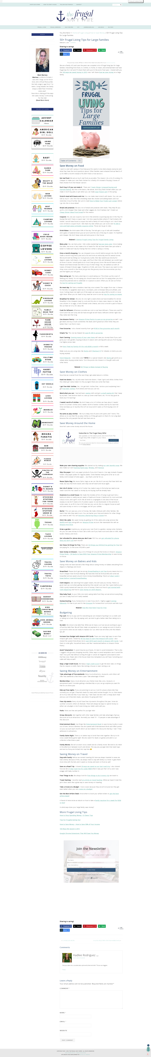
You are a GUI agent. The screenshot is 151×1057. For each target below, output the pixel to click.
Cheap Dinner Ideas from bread (71, 212)
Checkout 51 (96, 351)
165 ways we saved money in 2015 (75, 72)
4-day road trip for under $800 (80, 769)
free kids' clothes (68, 389)
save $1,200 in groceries (94, 333)
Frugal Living (83, 33)
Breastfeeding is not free (97, 571)
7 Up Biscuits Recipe (68, 940)
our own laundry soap (111, 465)
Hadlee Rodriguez (84, 955)
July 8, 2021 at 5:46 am (79, 958)
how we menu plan (105, 244)
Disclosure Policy (70, 1052)
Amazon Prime (88, 522)
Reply (64, 969)
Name (63, 1013)
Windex (91, 468)
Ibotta (86, 351)
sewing (88, 393)
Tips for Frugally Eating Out (70, 820)
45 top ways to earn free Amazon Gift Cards (97, 639)
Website (63, 1030)
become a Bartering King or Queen (91, 515)
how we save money (106, 72)
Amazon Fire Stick (66, 525)
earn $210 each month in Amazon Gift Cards (102, 641)
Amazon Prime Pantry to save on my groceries (96, 319)
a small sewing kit (107, 393)
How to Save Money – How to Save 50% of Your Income (80, 824)
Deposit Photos (49, 692)
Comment (65, 988)
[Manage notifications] (148, 1054)
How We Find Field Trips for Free (94, 608)
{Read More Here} (42, 100)
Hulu (70, 522)
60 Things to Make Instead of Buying (94, 367)
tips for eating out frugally (72, 283)
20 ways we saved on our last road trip (95, 766)
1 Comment (73, 42)
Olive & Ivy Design (85, 1054)
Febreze (101, 468)
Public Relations (81, 1052)
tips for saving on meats (113, 294)
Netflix (62, 522)
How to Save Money (97, 33)
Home (75, 33)
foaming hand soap (81, 468)
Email (63, 1021)
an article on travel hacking (92, 780)
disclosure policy (110, 62)
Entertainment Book (93, 724)
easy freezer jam (101, 192)
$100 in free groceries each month (106, 328)
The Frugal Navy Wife (75, 16)
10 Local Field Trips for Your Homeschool (106, 940)
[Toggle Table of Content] (79, 160)
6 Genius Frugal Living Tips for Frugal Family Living (94, 240)
